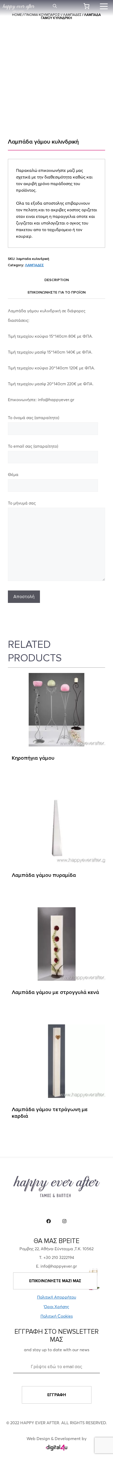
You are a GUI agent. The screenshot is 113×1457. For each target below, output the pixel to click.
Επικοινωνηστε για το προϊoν (57, 292)
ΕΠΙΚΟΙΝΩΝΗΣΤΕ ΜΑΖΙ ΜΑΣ (55, 1281)
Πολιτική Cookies (56, 1316)
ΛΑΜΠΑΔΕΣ (34, 265)
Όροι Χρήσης (56, 1306)
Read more (23, 775)
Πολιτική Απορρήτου (56, 1297)
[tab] (56, 280)
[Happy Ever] (19, 8)
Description (56, 280)
